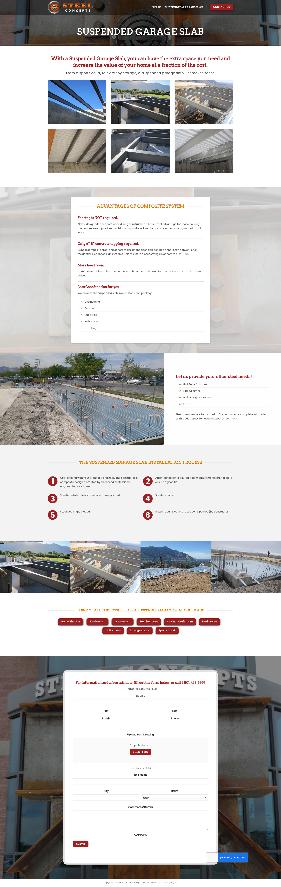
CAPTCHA (140, 835)
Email (106, 718)
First (106, 710)
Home (156, 7)
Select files (140, 752)
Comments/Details (140, 807)
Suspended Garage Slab (184, 7)
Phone (175, 718)
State (174, 791)
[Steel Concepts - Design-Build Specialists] (70, 7)
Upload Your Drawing (140, 734)
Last (174, 710)
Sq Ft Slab (140, 775)
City (106, 791)
